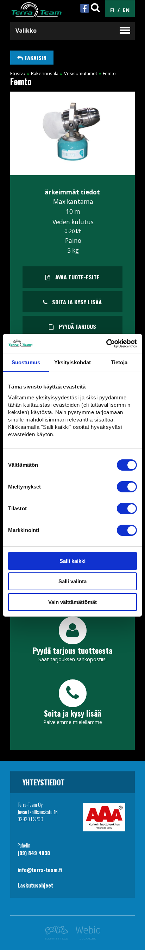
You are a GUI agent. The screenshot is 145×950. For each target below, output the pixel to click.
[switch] (127, 486)
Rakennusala (44, 73)
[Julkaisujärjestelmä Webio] (86, 937)
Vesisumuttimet (80, 73)
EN (126, 10)
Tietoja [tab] (119, 362)
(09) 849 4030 (34, 853)
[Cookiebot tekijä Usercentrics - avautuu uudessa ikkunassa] (106, 343)
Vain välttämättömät (72, 602)
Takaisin (34, 57)
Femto (109, 73)
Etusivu (17, 73)
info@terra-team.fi (40, 869)
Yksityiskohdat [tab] (72, 362)
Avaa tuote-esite (77, 277)
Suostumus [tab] (26, 362)
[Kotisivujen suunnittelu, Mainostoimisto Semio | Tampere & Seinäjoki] (58, 937)
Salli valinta (72, 581)
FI (112, 10)
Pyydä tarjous (76, 326)
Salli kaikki (72, 561)
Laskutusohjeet (35, 885)
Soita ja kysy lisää (76, 302)
